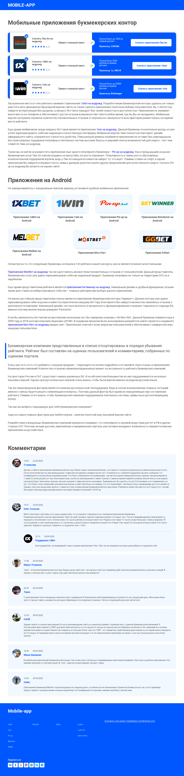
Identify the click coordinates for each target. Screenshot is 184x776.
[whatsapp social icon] (31, 765)
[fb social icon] (15, 765)
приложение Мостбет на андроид (28, 324)
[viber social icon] (26, 765)
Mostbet (35, 724)
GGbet (58, 724)
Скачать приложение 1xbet (152, 65)
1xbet (10, 724)
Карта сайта (82, 736)
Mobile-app (19, 711)
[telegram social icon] (42, 765)
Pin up (10, 736)
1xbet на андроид (91, 103)
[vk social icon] (10, 765)
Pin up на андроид (123, 151)
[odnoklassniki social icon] (21, 765)
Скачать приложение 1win (152, 88)
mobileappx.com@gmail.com (140, 720)
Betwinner (11, 741)
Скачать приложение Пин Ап (151, 42)
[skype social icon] (36, 765)
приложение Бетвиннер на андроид (88, 287)
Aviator (80, 724)
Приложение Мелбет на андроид (28, 271)
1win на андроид (106, 129)
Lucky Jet (81, 730)
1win (9, 730)
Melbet (10, 747)
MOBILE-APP (21, 5)
